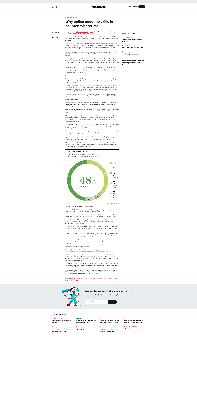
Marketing (101, 12)
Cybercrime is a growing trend (74, 43)
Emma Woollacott (56, 36)
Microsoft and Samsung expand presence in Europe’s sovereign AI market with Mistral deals (61, 329)
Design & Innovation (128, 45)
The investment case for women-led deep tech (62, 321)
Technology (86, 12)
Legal (67, 280)
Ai (123, 51)
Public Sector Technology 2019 (94, 278)
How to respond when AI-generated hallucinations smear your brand (134, 321)
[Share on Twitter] (53, 32)
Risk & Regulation (71, 17)
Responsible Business (130, 326)
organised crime (89, 59)
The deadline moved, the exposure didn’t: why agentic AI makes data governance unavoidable (109, 329)
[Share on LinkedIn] (55, 32)
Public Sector (74, 280)
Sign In (142, 7)
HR (80, 12)
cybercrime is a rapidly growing (85, 32)
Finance (93, 12)
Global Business (127, 37)
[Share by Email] (58, 32)
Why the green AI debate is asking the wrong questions (134, 328)
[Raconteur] (98, 7)
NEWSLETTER (133, 7)
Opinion (78, 318)
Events (116, 12)
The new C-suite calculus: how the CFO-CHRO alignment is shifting (109, 321)
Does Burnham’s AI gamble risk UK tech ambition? (85, 328)
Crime (105, 278)
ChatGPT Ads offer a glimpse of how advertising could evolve (86, 321)
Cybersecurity (113, 278)
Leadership (109, 12)
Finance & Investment (58, 318)
